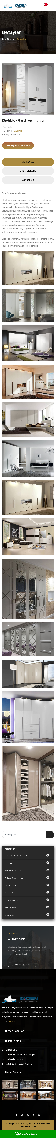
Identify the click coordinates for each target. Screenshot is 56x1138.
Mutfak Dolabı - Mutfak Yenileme (27, 855)
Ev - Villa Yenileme (27, 900)
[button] (6, 89)
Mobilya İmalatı (27, 885)
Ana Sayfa (8, 39)
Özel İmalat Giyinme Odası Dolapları (21, 1055)
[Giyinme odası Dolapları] (10, 1084)
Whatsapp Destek (23, 965)
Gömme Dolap (27, 892)
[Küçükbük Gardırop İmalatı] (28, 89)
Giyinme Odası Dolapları (27, 877)
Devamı (11, 1021)
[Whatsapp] (39, 1115)
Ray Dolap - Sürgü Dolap (27, 870)
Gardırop (18, 131)
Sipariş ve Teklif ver (18, 145)
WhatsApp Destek (28, 1134)
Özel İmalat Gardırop (14, 1059)
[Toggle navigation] (52, 4)
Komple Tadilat (27, 907)
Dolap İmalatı (27, 914)
